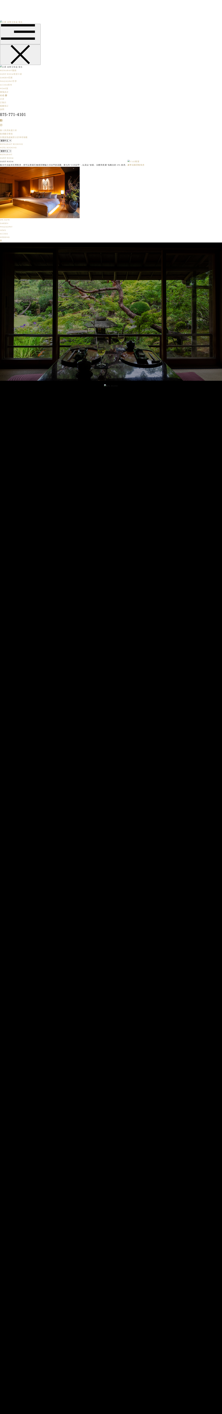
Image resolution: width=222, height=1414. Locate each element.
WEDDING (5, 237)
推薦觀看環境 (6, 134)
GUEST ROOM (6, 158)
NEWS (3, 230)
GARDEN (4, 223)
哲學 (8, 81)
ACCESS (4, 233)
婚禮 (2, 95)
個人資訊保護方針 (8, 130)
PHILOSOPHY (6, 227)
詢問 (2, 109)
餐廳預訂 (4, 106)
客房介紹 (11, 74)
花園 (6, 78)
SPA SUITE (5, 220)
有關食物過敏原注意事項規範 (14, 137)
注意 (2, 99)
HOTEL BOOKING (8, 147)
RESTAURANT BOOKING (11, 144)
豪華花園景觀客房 (136, 165)
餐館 (8, 70)
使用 (6, 85)
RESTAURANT (6, 154)
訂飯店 (3, 102)
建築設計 (4, 92)
